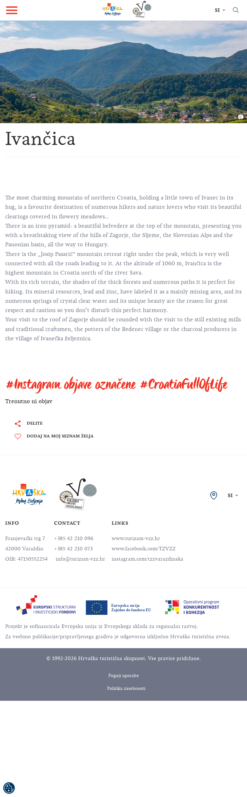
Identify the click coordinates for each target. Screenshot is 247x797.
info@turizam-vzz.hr (79, 559)
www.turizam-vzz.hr (136, 538)
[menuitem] (46, 605)
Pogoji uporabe (123, 675)
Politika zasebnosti (126, 688)
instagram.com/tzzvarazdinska (147, 559)
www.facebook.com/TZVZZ (144, 549)
